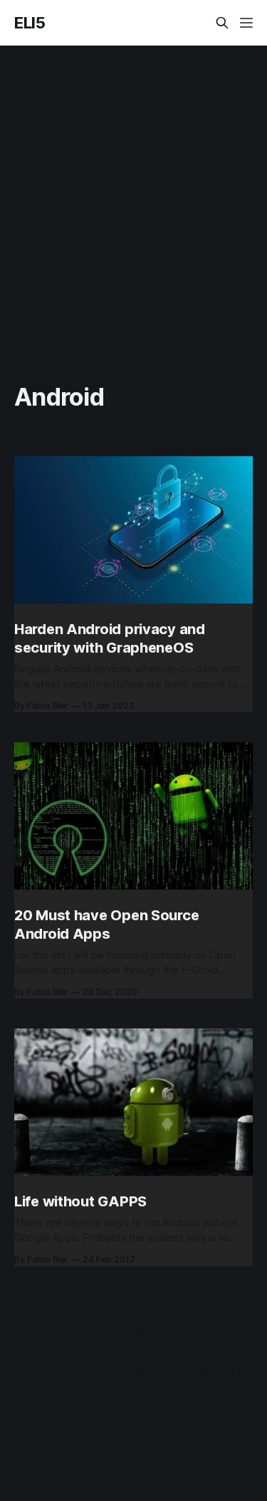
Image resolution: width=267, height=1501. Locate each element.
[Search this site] (222, 22)
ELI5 (30, 23)
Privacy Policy (207, 1369)
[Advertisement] (133, 186)
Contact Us (121, 1369)
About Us (48, 1369)
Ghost (166, 1400)
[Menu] (246, 22)
